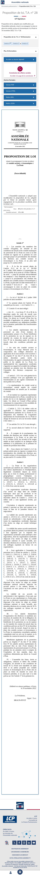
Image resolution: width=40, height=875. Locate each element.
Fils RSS (21, 864)
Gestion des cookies (29, 864)
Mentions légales (9, 862)
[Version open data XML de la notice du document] (20, 97)
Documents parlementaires (9, 6)
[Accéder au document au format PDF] (20, 85)
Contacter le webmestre (11, 864)
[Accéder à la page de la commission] (20, 70)
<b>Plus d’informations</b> (20, 51)
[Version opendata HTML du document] (20, 91)
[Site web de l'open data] (20, 832)
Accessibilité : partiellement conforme (25, 862)
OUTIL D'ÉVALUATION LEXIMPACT (19, 858)
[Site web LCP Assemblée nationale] (20, 819)
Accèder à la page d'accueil (2, 2)
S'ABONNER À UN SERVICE (19, 855)
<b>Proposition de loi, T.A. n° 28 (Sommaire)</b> (20, 37)
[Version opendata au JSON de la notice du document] (20, 103)
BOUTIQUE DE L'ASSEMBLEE (20, 848)
